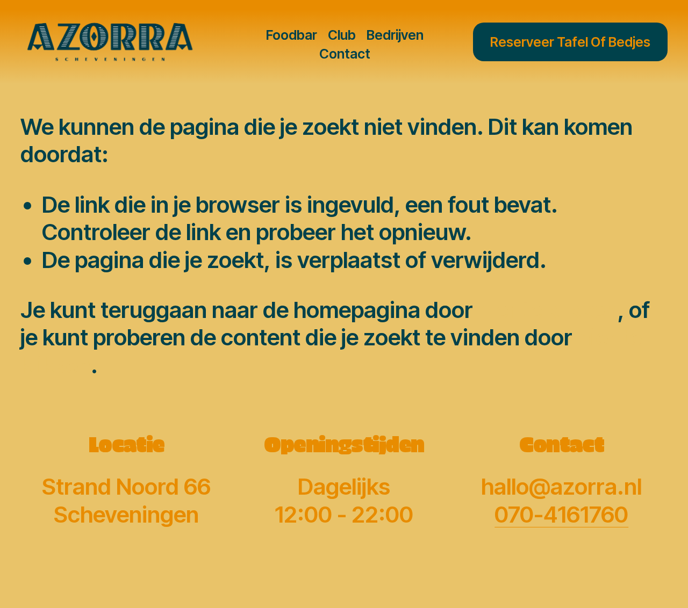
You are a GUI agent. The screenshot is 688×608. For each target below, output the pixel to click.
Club (342, 35)
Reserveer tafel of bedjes (570, 42)
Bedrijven (395, 35)
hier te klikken (548, 309)
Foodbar (291, 35)
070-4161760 (561, 514)
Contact (344, 54)
